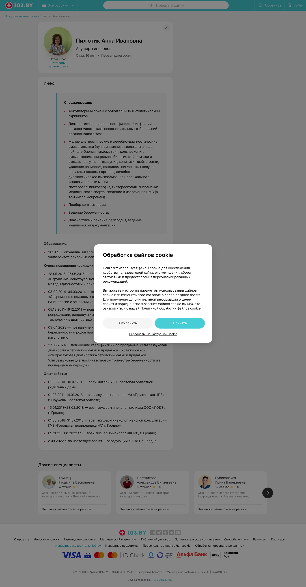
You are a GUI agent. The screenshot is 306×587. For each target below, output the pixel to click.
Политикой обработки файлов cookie (170, 308)
